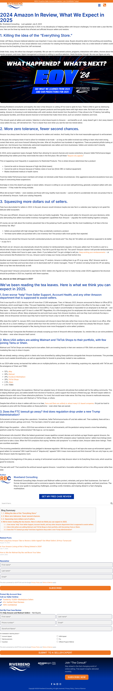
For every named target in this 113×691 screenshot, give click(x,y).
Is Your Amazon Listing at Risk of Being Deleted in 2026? (21, 547)
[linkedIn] (55, 684)
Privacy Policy (35, 582)
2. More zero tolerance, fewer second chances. (21, 516)
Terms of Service (47, 582)
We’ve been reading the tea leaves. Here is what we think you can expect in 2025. (35, 522)
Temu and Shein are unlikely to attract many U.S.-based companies (69, 403)
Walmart (11, 374)
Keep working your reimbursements (92, 252)
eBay (10, 372)
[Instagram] (60, 684)
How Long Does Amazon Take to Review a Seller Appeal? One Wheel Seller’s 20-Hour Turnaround (35, 541)
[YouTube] (57, 684)
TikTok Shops (13, 380)
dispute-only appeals (75, 156)
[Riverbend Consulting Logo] (19, 667)
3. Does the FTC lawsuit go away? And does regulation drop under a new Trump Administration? (39, 530)
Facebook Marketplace (16, 377)
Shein (11, 382)
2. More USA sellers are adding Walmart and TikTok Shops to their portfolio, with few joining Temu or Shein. (43, 527)
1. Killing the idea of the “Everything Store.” (20, 513)
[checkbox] (56, 639)
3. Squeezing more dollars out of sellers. (19, 519)
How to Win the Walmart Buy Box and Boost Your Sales (20, 553)
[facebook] (52, 684)
